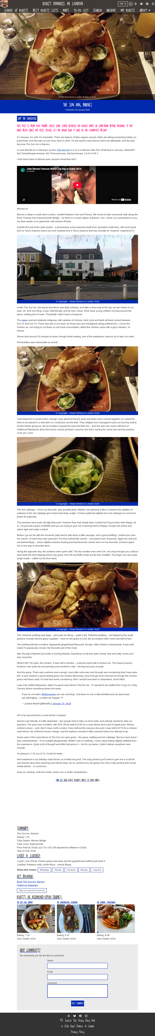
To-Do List (81, 10)
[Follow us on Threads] (136, 4)
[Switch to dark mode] (131, 4)
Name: (50, 960)
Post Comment (77, 1004)
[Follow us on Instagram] (153, 4)
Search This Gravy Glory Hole (79, 1020)
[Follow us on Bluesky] (141, 4)
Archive (111, 10)
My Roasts (128, 10)
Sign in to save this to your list (32, 890)
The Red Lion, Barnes (25, 902)
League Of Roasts (16, 10)
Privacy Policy (77, 1032)
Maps (66, 10)
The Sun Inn (63, 150)
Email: (50, 972)
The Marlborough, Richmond (67, 902)
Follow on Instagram (27, 885)
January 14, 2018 (62, 703)
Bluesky (84, 870)
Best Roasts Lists (45, 10)
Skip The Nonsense (27, 118)
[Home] (5, 4)
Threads (57, 870)
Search (97, 10)
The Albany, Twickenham (106, 902)
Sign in (123, 4)
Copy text (97, 870)
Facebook (71, 870)
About (145, 10)
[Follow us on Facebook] (147, 4)
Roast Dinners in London (63, 4)
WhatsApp (44, 870)
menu (25, 320)
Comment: (52, 983)
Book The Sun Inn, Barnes (31, 881)
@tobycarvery (49, 694)
